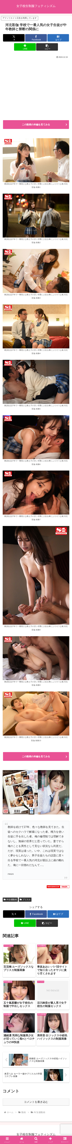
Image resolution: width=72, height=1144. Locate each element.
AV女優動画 (11, 899)
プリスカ (26, 899)
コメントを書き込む (36, 1101)
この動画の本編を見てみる (36, 124)
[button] (47, 47)
